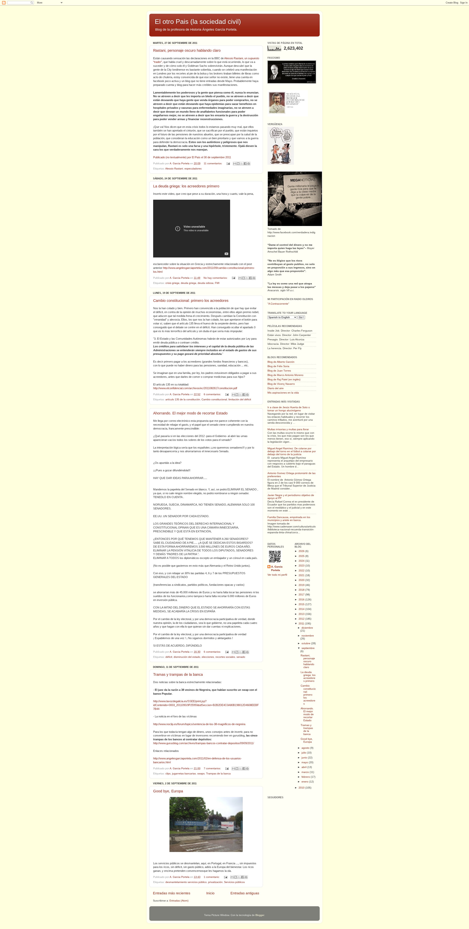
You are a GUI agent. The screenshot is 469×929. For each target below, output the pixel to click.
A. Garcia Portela (180, 163)
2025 (302, 556)
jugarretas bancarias (184, 773)
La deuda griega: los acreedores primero (186, 186)
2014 (302, 609)
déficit (168, 657)
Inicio (210, 893)
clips (168, 773)
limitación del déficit (239, 399)
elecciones (208, 657)
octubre (306, 643)
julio (304, 752)
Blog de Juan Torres (279, 370)
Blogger (259, 915)
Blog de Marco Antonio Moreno (285, 375)
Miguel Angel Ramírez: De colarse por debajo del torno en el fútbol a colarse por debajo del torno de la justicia (291, 451)
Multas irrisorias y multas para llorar (288, 429)
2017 (302, 594)
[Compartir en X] (241, 163)
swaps (201, 773)
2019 (302, 585)
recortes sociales (225, 657)
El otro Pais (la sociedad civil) (198, 21)
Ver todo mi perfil (277, 574)
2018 (302, 589)
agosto (306, 748)
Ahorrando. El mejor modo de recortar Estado (190, 413)
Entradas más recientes (171, 893)
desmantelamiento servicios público (186, 882)
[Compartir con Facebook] (245, 163)
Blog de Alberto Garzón (280, 362)
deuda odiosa (205, 283)
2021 (302, 575)
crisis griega (172, 283)
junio (305, 757)
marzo (306, 772)
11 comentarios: (213, 163)
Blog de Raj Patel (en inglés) (283, 379)
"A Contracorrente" (278, 303)
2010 (302, 787)
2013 (302, 614)
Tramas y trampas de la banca (178, 674)
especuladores (193, 168)
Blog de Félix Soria (278, 366)
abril (304, 767)
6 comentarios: (213, 394)
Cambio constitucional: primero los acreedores (190, 301)
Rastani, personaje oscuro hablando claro (187, 50)
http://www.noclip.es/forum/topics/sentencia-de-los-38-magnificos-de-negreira (199, 724)
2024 (302, 560)
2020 (302, 580)
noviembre (308, 635)
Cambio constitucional (214, 399)
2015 (302, 604)
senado (241, 657)
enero (305, 781)
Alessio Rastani (174, 168)
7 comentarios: (213, 768)
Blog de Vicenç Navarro (281, 384)
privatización (215, 882)
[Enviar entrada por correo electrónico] (228, 163)
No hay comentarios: (216, 278)
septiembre (308, 648)
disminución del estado (187, 657)
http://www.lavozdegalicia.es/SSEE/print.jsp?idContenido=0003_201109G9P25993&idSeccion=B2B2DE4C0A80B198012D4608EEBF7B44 (206, 705)
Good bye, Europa (168, 791)
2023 (302, 565)
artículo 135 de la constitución (182, 399)
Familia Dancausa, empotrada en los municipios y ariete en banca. (288, 519)
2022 (302, 570)
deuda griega (188, 283)
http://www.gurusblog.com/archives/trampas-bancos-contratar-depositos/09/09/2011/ (203, 743)
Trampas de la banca (218, 773)
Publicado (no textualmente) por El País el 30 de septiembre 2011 (192, 157)
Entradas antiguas (244, 893)
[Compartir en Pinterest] (248, 163)
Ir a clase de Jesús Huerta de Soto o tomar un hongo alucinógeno (288, 409)
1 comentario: (212, 877)
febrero (306, 777)
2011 (302, 623)
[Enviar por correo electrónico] (235, 163)
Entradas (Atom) (179, 900)
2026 (302, 551)
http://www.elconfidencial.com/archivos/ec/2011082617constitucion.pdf (195, 388)
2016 (302, 599)
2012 (302, 618)
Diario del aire (275, 388)
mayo (305, 762)
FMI (217, 283)
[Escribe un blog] (238, 163)
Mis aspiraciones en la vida (283, 392)
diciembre (307, 627)
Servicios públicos (234, 882)
